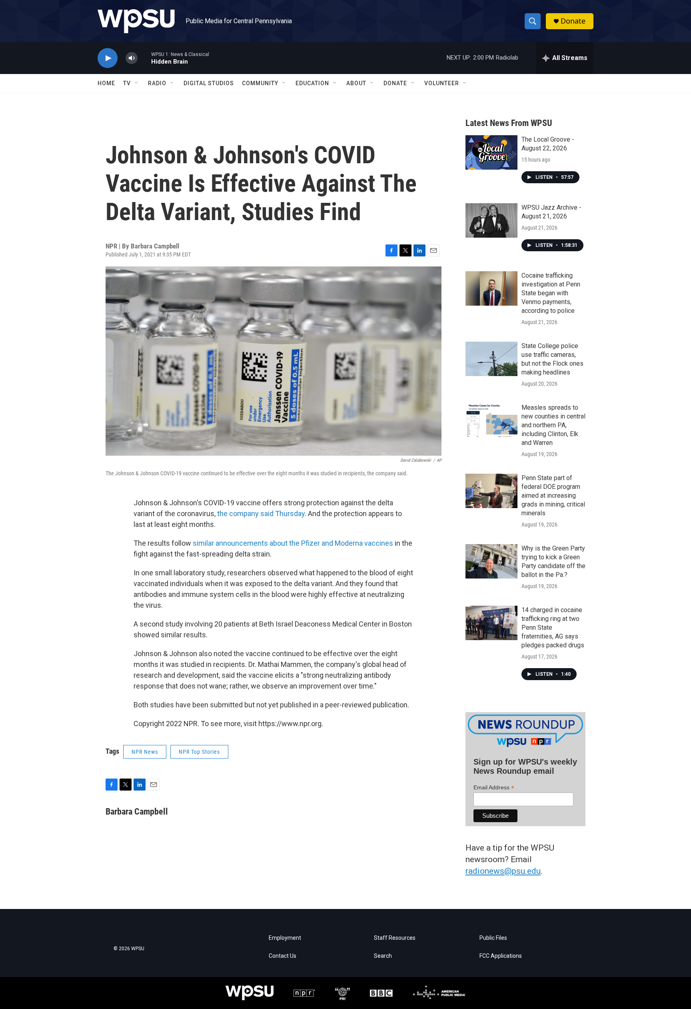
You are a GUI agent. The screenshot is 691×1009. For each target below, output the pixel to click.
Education (312, 83)
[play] (107, 58)
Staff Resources (394, 938)
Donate (573, 21)
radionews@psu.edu (503, 871)
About (356, 83)
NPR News (145, 752)
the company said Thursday (261, 513)
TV (127, 83)
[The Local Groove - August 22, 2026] (491, 152)
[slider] (144, 58)
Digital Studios (209, 83)
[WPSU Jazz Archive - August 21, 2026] (491, 220)
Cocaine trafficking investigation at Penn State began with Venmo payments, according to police (550, 293)
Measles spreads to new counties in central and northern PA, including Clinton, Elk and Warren (553, 425)
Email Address (493, 787)
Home (106, 83)
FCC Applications (500, 956)
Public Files (493, 938)
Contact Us (282, 956)
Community (260, 83)
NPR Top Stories (199, 752)
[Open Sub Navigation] (137, 83)
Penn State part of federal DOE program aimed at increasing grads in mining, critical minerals (553, 495)
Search (383, 956)
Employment (285, 938)
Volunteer (441, 83)
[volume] (131, 58)
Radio (157, 83)
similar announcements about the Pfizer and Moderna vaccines (293, 543)
